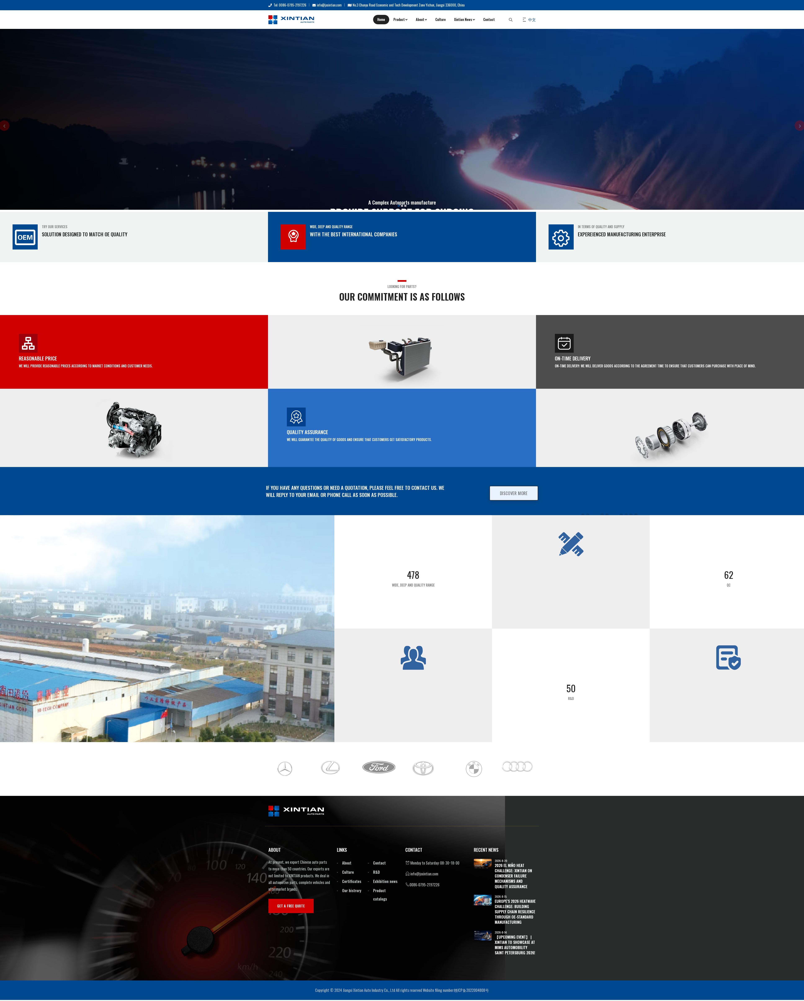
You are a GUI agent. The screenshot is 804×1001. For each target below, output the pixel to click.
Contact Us (321, 274)
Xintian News (463, 19)
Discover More (514, 713)
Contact (489, 19)
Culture (440, 19)
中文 (531, 19)
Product (399, 19)
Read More (284, 274)
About (420, 19)
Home (381, 19)
